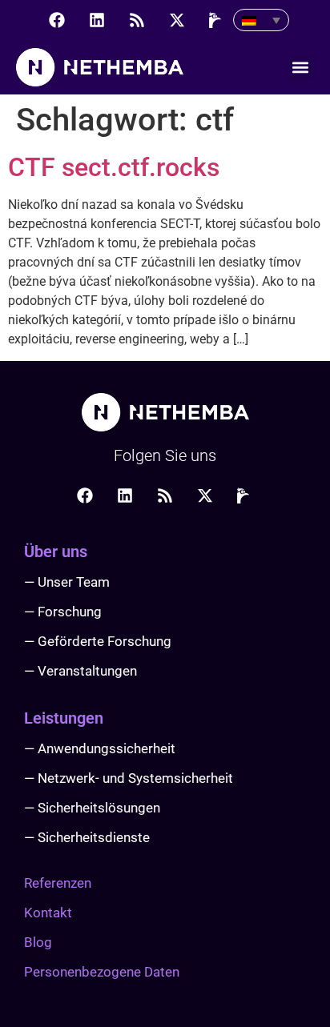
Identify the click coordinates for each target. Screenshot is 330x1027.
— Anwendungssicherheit (99, 748)
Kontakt (48, 913)
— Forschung (63, 612)
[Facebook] (57, 20)
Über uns (55, 551)
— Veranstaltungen (80, 671)
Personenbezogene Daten (101, 972)
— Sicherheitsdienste (87, 837)
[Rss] (137, 20)
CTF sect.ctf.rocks (113, 167)
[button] (301, 67)
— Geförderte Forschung (97, 641)
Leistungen (63, 718)
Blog (38, 942)
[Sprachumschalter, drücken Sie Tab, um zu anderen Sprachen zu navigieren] (261, 20)
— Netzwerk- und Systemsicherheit (128, 778)
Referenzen (57, 883)
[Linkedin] (97, 20)
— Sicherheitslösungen (92, 808)
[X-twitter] (177, 20)
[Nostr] (217, 20)
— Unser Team (67, 582)
